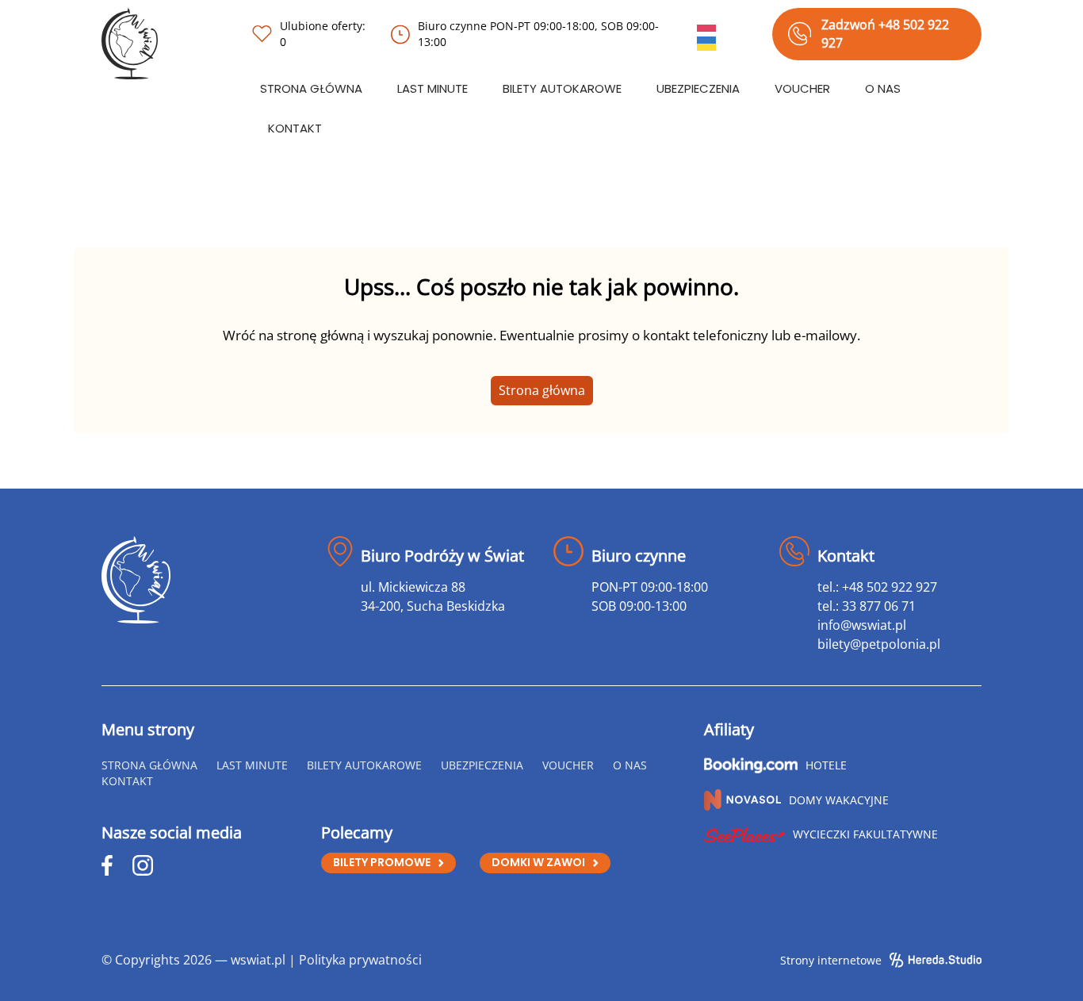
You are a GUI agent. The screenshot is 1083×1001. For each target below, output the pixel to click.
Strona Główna (311, 88)
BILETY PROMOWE (382, 862)
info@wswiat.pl (861, 625)
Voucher (802, 88)
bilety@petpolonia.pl (878, 644)
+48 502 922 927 (889, 587)
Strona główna (542, 390)
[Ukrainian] (707, 42)
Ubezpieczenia (698, 88)
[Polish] (707, 23)
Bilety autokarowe (562, 88)
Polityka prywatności (360, 959)
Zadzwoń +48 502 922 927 (885, 34)
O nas (883, 88)
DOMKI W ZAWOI (538, 862)
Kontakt (295, 128)
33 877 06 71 (879, 606)
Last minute (432, 88)
